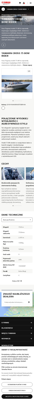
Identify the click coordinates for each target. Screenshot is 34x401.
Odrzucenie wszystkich (17, 390)
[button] (30, 3)
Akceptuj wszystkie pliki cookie (16, 396)
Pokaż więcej (6, 379)
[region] (17, 373)
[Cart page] (20, 3)
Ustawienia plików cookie (17, 384)
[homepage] (6, 3)
